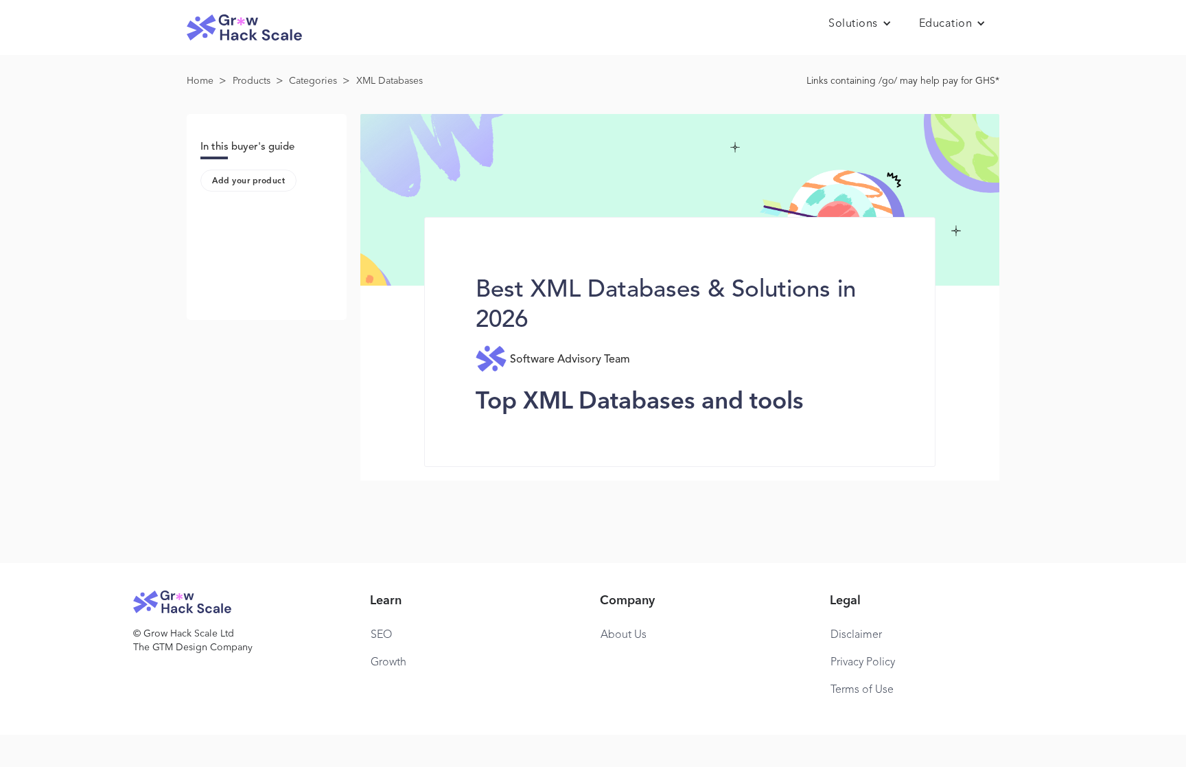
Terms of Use (862, 690)
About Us (624, 635)
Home (200, 81)
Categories (313, 81)
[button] (860, 24)
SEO (381, 635)
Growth (388, 662)
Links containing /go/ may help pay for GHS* (902, 81)
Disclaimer (856, 635)
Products (251, 81)
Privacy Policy (862, 662)
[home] (244, 27)
